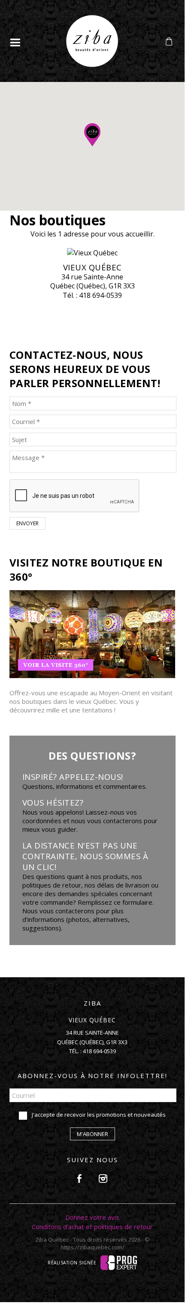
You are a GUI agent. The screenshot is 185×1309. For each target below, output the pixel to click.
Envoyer (27, 523)
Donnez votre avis (92, 1217)
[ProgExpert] (118, 1262)
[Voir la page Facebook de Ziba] (79, 1178)
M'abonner (92, 1134)
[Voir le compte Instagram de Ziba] (103, 1178)
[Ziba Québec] (92, 64)
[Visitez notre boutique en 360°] (92, 675)
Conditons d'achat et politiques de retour (92, 1226)
